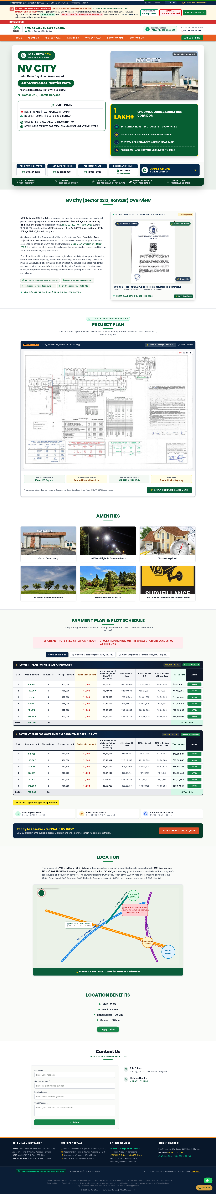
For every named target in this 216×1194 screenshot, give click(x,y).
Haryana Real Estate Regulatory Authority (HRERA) (84, 1149)
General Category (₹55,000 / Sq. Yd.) (94, 654)
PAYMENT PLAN (93, 38)
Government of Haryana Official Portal (79, 1155)
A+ (174, 3)
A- (167, 3)
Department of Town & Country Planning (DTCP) (84, 1152)
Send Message (41, 1103)
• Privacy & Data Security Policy (123, 1158)
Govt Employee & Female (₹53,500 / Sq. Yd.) (145, 654)
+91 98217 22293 (139, 1081)
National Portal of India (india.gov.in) (78, 1158)
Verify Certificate (185, 296)
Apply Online (108, 1029)
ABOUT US (33, 38)
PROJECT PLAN (53, 38)
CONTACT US (137, 38)
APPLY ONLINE (192, 38)
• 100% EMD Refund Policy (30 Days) (126, 1155)
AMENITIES (73, 38)
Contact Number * (42, 1081)
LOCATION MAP (115, 38)
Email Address (40, 1092)
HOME (18, 38)
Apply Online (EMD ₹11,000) (179, 830)
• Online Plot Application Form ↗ (125, 1149)
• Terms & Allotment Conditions (123, 1152)
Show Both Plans (57, 654)
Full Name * (39, 1070)
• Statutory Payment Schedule (123, 1161)
